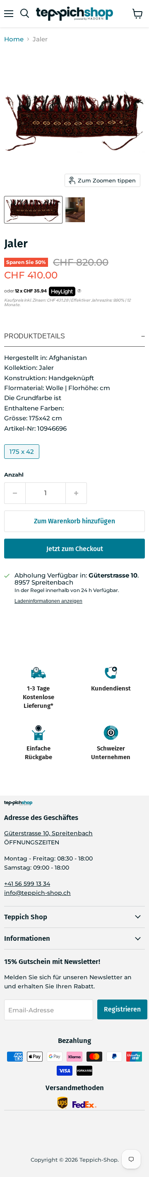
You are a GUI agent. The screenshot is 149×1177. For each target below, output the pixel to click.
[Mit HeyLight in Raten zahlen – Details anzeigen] (79, 291)
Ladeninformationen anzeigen (48, 601)
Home (14, 39)
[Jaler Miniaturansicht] (33, 210)
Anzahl (14, 475)
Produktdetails (34, 336)
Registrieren (122, 1009)
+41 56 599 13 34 (27, 883)
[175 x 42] (22, 461)
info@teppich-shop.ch (37, 893)
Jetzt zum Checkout (74, 549)
